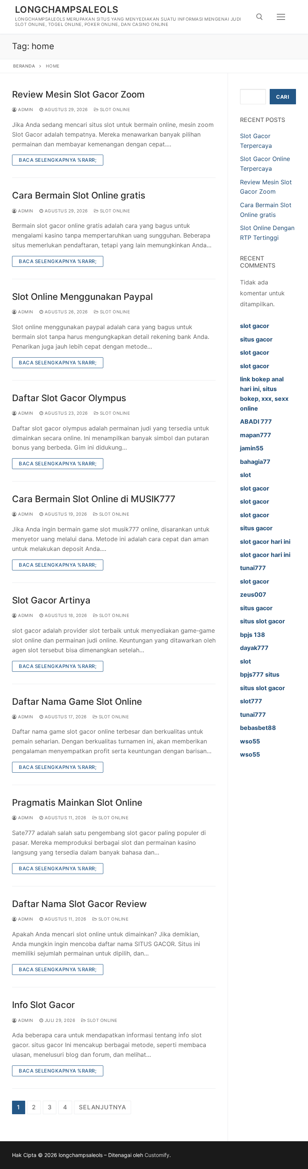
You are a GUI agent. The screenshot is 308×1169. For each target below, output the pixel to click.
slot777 (251, 701)
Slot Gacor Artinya (51, 600)
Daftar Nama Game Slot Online (77, 701)
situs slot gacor (262, 621)
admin (25, 109)
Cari (282, 97)
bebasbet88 (258, 727)
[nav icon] (281, 17)
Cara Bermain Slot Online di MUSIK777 (93, 498)
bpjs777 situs (259, 674)
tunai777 (253, 568)
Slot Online (114, 109)
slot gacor (254, 325)
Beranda (24, 66)
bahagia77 (255, 461)
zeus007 (253, 594)
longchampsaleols (66, 9)
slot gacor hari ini (265, 541)
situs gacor (256, 339)
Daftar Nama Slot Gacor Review (79, 903)
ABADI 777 (256, 421)
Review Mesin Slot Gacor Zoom (78, 94)
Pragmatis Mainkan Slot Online (77, 802)
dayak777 (254, 647)
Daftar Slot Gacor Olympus (69, 398)
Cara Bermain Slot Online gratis (78, 195)
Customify (157, 1155)
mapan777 (255, 435)
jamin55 (251, 448)
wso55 (250, 741)
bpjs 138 (252, 634)
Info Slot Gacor (43, 1004)
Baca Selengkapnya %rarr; (58, 160)
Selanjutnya (102, 1107)
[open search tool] (259, 17)
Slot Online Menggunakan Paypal (82, 296)
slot (245, 474)
